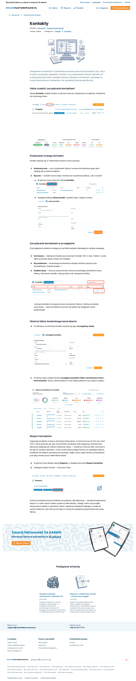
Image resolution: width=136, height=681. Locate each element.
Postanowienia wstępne (48, 678)
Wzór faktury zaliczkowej (14, 672)
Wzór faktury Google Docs (91, 666)
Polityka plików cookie (14, 678)
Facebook (67, 31)
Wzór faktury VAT (64, 669)
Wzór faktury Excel (44, 666)
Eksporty (67, 8)
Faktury (55, 8)
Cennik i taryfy (12, 642)
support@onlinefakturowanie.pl (21, 627)
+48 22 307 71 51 (77, 627)
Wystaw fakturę (22, 543)
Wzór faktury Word (57, 666)
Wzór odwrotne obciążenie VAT (33, 672)
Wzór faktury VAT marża (31, 669)
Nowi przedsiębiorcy (14, 651)
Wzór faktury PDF (32, 666)
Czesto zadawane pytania (16, 645)
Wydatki (80, 8)
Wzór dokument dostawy (14, 669)
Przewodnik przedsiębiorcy (112, 2)
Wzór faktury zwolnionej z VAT (48, 669)
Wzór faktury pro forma (107, 666)
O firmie (72, 642)
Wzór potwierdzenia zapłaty (79, 669)
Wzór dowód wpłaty (50, 672)
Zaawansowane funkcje (32, 15)
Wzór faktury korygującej (65, 672)
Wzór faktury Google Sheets (73, 666)
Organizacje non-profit (14, 648)
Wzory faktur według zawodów (16, 666)
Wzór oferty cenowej (95, 669)
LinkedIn (58, 31)
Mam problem (85, 2)
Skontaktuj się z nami (76, 645)
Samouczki (96, 2)
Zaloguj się (103, 8)
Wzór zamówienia (108, 669)
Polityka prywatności (31, 678)
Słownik (127, 2)
